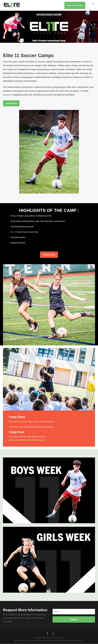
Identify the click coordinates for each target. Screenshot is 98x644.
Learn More (11, 103)
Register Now (49, 255)
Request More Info (75, 5)
